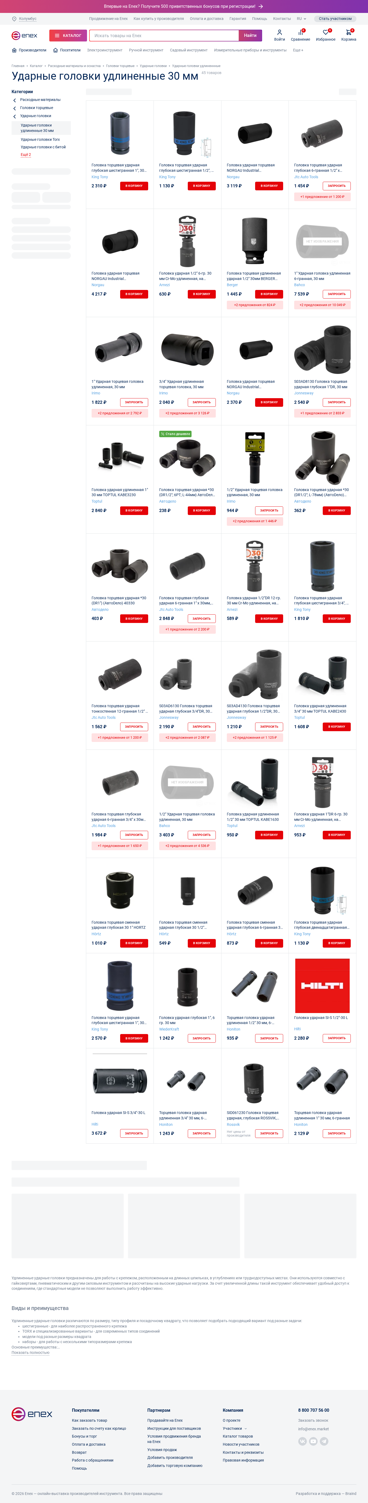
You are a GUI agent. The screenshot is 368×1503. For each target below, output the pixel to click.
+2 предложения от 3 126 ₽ (187, 413)
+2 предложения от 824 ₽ (255, 305)
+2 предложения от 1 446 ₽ (255, 521)
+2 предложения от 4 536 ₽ (187, 846)
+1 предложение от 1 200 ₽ (322, 197)
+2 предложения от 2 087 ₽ (187, 737)
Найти (250, 35)
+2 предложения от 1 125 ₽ (255, 737)
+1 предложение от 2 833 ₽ (322, 413)
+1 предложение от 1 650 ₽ (120, 846)
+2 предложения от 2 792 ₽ (120, 413)
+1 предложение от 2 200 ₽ (187, 629)
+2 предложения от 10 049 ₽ (323, 305)
